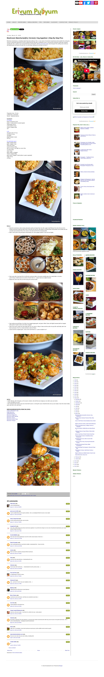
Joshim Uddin (13, 641)
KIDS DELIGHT (18, 495)
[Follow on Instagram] (8, 32)
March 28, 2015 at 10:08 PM (16, 568)
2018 (75, 394)
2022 (75, 387)
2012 (75, 464)
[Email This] (22, 494)
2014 (75, 461)
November (77, 399)
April (76, 411)
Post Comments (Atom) (17, 652)
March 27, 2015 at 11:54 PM (16, 546)
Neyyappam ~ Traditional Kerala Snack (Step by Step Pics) (87, 158)
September (77, 402)
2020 (75, 390)
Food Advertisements (83, 53)
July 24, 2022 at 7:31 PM (15, 645)
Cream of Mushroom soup (12, 410)
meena (11, 550)
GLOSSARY (54, 22)
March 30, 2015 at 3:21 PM (15, 606)
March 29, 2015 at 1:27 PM (15, 583)
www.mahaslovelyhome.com (16, 634)
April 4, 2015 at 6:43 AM (15, 637)
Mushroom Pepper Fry (12, 415)
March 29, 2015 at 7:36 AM (15, 576)
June (76, 408)
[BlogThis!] (24, 494)
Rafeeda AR (13, 580)
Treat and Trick (13, 572)
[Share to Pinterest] (28, 494)
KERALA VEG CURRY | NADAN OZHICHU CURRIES (87, 128)
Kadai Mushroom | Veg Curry (81, 454)
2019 (75, 392)
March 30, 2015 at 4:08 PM (15, 613)
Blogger (60, 665)
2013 (75, 462)
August (76, 404)
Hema (11, 626)
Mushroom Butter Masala (12, 416)
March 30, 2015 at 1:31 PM (15, 598)
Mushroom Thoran (11, 417)
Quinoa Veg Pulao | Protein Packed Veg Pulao (84, 434)
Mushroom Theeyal (11, 420)
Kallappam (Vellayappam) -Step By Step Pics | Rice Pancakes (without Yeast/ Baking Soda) (87, 180)
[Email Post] (20, 493)
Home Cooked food (14, 518)
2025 (75, 381)
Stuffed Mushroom (11, 413)
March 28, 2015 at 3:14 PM (15, 561)
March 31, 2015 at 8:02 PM (15, 630)
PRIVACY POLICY (73, 22)
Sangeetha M (13, 526)
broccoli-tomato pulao (43, 43)
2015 (75, 397)
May (76, 410)
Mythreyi (12, 587)
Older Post (67, 650)
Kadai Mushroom (10, 412)
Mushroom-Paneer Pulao (12, 419)
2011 (75, 466)
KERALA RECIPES (32, 22)
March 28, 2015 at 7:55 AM (15, 553)
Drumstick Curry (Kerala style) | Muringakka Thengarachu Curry (86, 165)
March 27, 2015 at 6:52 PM (15, 514)
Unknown (12, 565)
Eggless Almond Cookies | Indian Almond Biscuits (85, 423)
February (77, 457)
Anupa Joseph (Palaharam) (16, 610)
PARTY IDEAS (33, 495)
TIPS (40, 22)
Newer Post (9, 650)
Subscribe (84, 111)
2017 (75, 396)
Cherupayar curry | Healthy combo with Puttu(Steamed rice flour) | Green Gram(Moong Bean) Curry (88, 143)
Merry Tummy (13, 595)
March (76, 413)
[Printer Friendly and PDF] (14, 29)
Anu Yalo (12, 602)
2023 (75, 385)
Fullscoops (12, 503)
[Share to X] (25, 494)
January (77, 458)
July (76, 406)
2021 (75, 389)
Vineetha (12, 617)
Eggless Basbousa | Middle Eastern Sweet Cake (85, 453)
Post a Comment (12, 647)
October (77, 401)
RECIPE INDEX (22, 22)
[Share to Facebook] (27, 494)
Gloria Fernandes (14, 542)
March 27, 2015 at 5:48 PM (15, 507)
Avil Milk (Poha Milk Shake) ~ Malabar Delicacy (86, 150)
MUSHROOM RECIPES (25, 495)
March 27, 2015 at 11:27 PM (16, 538)
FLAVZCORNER (13, 535)
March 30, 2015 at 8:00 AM (15, 591)
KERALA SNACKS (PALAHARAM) (87, 171)
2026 (75, 380)
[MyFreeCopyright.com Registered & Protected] (83, 117)
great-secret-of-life (14, 511)
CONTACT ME (63, 22)
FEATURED (46, 22)
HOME (8, 22)
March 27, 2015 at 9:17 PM (15, 530)
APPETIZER (12, 495)
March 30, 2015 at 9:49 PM (15, 622)
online (74, 476)
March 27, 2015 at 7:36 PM (15, 522)
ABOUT (14, 22)
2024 (75, 383)
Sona (11, 557)
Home (38, 650)
